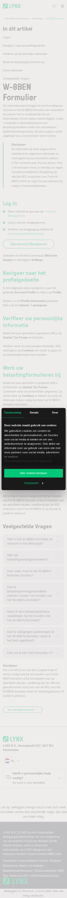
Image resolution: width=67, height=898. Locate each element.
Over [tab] (55, 412)
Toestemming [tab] (12, 412)
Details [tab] (34, 412)
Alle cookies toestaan (33, 473)
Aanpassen (31, 483)
